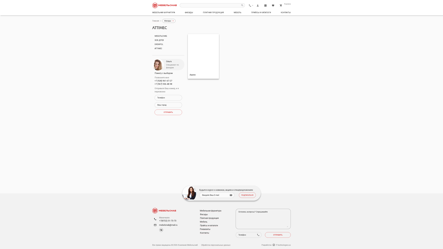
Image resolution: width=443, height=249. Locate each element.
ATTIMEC (158, 48)
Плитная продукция (213, 12)
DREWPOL (159, 44)
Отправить (168, 112)
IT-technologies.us (283, 245)
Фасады (189, 12)
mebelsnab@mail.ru (168, 225)
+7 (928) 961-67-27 (163, 81)
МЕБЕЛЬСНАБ (161, 36)
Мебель (237, 12)
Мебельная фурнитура (163, 12)
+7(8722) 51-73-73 (167, 220)
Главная (155, 21)
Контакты (286, 12)
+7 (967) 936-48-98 (163, 84)
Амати (193, 75)
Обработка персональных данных (215, 245)
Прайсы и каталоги (261, 12)
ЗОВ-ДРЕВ (159, 40)
